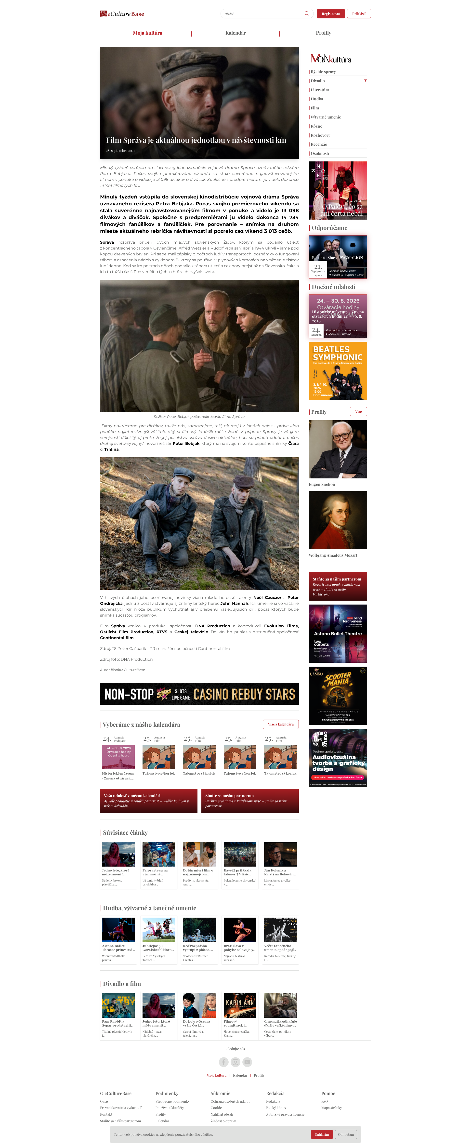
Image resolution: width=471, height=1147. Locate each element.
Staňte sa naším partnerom (120, 1121)
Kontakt (106, 1114)
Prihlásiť (359, 13)
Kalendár (235, 32)
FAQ (324, 1101)
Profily (323, 32)
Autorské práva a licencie (285, 1114)
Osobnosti (319, 153)
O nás (104, 1101)
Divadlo (317, 80)
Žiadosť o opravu (223, 1121)
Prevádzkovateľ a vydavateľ (120, 1107)
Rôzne (315, 126)
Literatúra (319, 89)
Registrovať (331, 13)
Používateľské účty (170, 1107)
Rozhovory (319, 135)
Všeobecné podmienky (173, 1101)
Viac (358, 411)
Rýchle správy (322, 71)
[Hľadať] (307, 13)
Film (314, 107)
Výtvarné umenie (325, 116)
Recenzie (318, 144)
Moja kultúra (147, 32)
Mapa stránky (331, 1107)
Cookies (217, 1107)
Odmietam (346, 1134)
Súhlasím (322, 1134)
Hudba (316, 98)
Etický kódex (276, 1107)
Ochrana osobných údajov (230, 1101)
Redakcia (273, 1101)
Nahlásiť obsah (222, 1114)
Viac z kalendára (281, 724)
